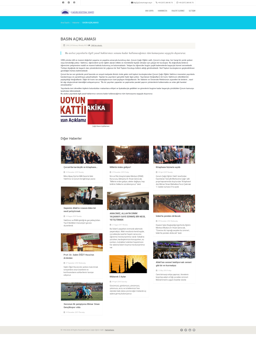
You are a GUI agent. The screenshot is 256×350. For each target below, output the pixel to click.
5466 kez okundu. (96, 45)
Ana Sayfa (149, 11)
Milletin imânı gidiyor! (120, 167)
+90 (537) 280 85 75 (165, 3)
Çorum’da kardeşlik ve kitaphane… (81, 167)
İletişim (192, 11)
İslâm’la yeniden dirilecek (168, 216)
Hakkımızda (162, 11)
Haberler (76, 23)
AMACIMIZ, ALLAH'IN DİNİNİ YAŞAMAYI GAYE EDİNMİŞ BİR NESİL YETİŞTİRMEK (127, 216)
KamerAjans (109, 330)
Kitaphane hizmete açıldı (168, 167)
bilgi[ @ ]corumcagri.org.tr (142, 3)
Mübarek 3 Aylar (118, 276)
